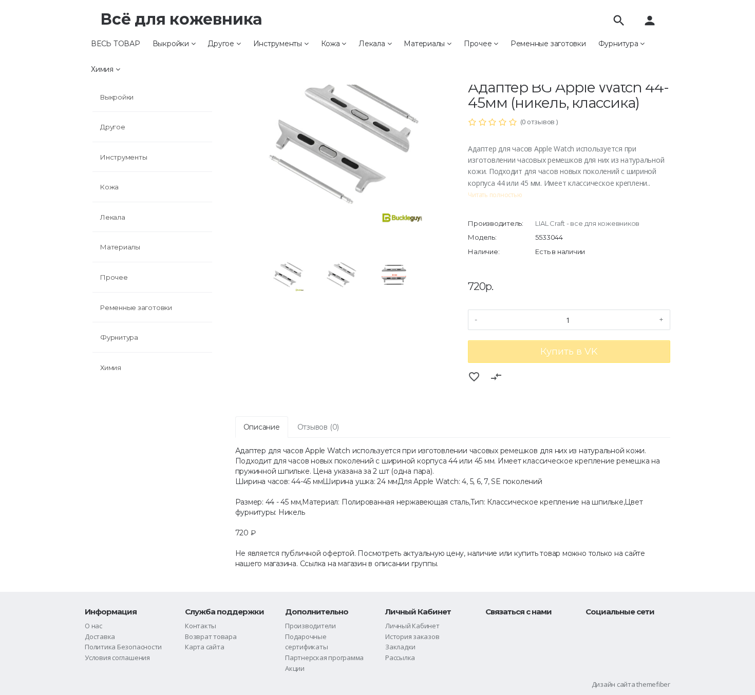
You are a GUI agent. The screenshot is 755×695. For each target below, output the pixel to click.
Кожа (331, 43)
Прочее (479, 43)
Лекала (372, 43)
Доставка (100, 636)
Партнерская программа (324, 657)
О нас (93, 625)
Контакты (200, 625)
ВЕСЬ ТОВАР (115, 43)
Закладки (400, 646)
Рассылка (400, 657)
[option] (340, 141)
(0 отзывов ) (539, 121)
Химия (103, 69)
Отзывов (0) (318, 427)
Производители (310, 625)
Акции (295, 668)
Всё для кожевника (181, 19)
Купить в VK (569, 351)
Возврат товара (211, 636)
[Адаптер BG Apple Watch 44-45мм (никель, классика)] (340, 141)
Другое (221, 43)
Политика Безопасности (123, 646)
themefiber (653, 684)
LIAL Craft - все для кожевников (587, 223)
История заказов (412, 636)
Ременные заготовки (548, 43)
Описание (261, 427)
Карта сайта (204, 646)
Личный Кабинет (412, 625)
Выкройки (172, 43)
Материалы (425, 43)
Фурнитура (619, 43)
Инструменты (278, 43)
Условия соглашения (117, 657)
